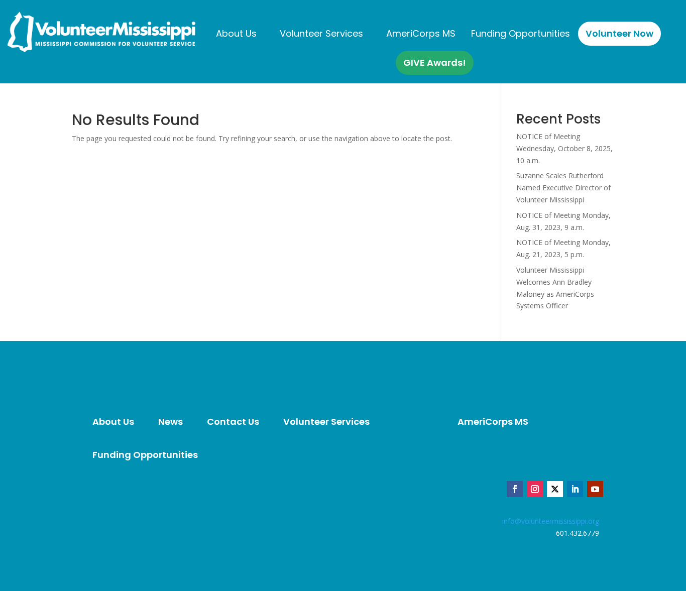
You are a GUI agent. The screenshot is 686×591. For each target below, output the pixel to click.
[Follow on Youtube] (595, 489)
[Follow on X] (555, 489)
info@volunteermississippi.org (550, 521)
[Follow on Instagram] (535, 489)
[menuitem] (236, 34)
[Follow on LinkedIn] (575, 489)
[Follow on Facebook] (515, 489)
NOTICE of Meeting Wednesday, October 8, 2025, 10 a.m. (564, 148)
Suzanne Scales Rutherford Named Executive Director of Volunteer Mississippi (563, 187)
